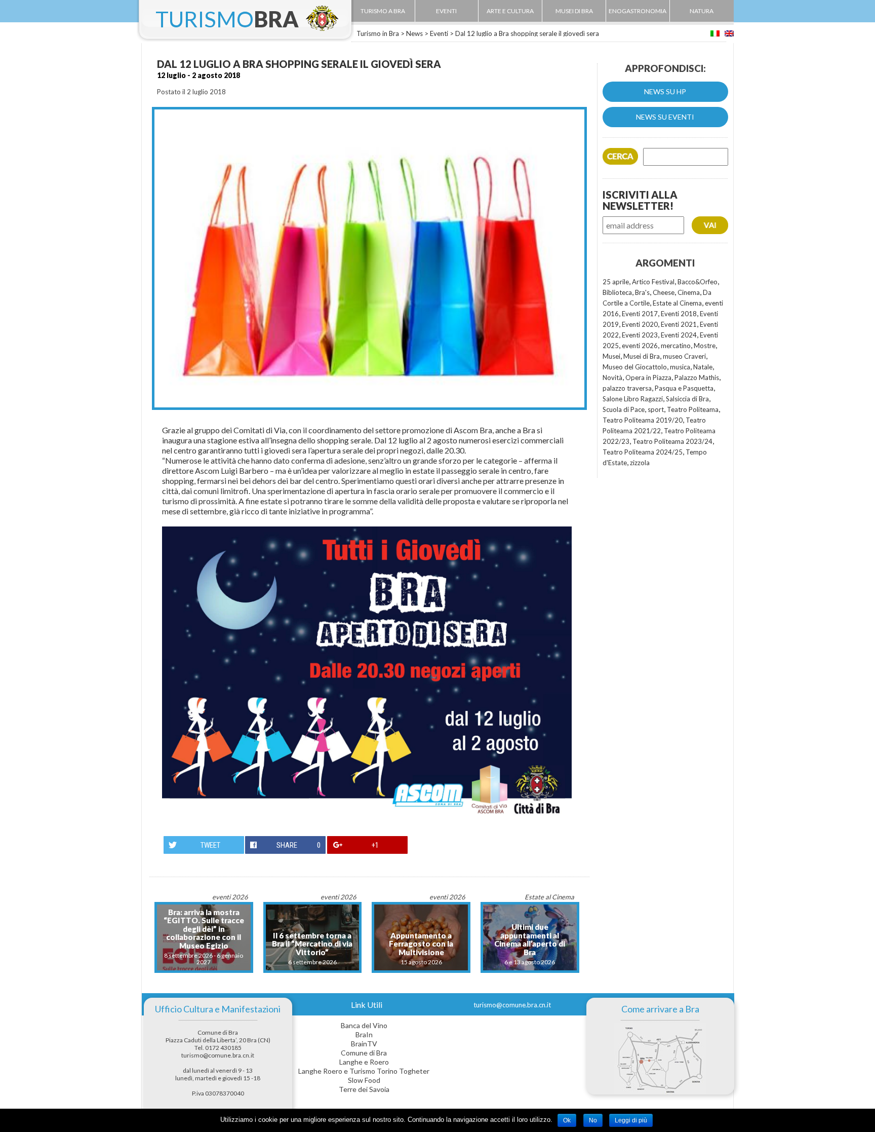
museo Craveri (684, 356)
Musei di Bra (641, 356)
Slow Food (364, 1080)
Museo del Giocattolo (635, 367)
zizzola (640, 463)
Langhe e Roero (364, 1062)
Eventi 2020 (640, 324)
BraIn (364, 1034)
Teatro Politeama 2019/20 (643, 420)
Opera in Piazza (648, 377)
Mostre (704, 346)
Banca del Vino (364, 1025)
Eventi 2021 (679, 324)
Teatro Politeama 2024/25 (643, 452)
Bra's (642, 292)
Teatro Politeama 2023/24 (672, 441)
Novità (612, 377)
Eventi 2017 (640, 314)
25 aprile (616, 282)
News (414, 33)
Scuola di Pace (624, 409)
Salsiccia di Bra (687, 399)
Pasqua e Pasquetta (684, 388)
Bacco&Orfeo (698, 282)
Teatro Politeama (693, 409)
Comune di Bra (364, 1052)
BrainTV (364, 1043)
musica (680, 367)
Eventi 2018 (679, 314)
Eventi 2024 (679, 335)
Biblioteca (617, 292)
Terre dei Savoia (364, 1089)
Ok (567, 1120)
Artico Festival (653, 282)
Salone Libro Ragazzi (633, 399)
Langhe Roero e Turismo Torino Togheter (363, 1071)
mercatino (676, 346)
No (593, 1120)
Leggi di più (631, 1120)
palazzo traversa (627, 388)
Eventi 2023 (640, 335)
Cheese (663, 292)
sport (656, 409)
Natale (702, 367)
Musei (611, 356)
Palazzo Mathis (696, 377)
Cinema (689, 292)
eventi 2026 (640, 346)
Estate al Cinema (677, 303)
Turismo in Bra (377, 33)
